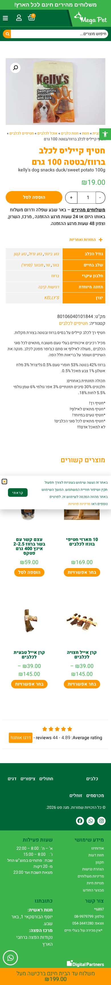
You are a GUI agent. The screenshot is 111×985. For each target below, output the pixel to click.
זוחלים (75, 795)
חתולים (46, 778)
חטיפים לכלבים (21, 133)
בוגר (55, 265)
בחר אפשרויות (82, 572)
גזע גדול (35, 254)
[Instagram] (101, 821)
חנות (85, 133)
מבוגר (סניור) (32, 265)
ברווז (55, 276)
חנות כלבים (70, 133)
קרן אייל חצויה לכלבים (82, 654)
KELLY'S (51, 298)
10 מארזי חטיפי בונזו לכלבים (82, 542)
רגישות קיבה (48, 287)
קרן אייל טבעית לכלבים (29, 654)
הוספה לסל (34, 197)
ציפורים (27, 778)
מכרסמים (95, 795)
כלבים (92, 778)
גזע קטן (20, 254)
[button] (105, 134)
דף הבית (98, 133)
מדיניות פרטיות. (79, 503)
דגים (12, 778)
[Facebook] (80, 821)
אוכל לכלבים (47, 133)
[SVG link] (85, 963)
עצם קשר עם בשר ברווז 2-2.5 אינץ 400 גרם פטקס (29, 546)
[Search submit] (7, 34)
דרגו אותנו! (21, 737)
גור (47, 265)
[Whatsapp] (91, 821)
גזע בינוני (51, 254)
